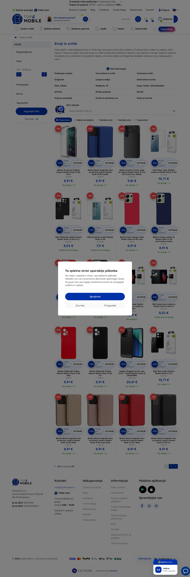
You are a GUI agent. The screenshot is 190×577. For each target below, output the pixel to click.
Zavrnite (80, 305)
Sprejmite (95, 296)
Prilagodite (110, 305)
